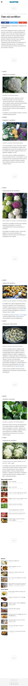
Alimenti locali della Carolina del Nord (16, 513)
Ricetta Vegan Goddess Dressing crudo (16, 591)
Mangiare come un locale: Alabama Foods (17, 498)
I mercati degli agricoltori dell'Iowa (16, 509)
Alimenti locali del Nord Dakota (15, 504)
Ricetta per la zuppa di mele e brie (16, 572)
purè (22, 316)
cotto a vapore (23, 315)
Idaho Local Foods (12, 487)
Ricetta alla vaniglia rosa (13, 560)
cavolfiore (21, 366)
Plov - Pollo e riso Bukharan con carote (17, 577)
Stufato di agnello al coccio (14, 566)
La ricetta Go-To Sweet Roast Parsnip (16, 631)
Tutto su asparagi (12, 481)
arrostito (16, 315)
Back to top (14, 680)
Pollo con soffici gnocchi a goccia (15, 625)
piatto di (23, 310)
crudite (13, 312)
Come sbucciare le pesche (14, 608)
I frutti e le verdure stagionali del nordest (17, 492)
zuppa (16, 366)
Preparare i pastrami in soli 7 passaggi (16, 597)
